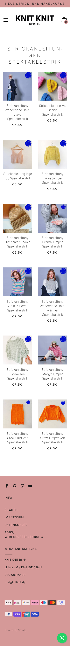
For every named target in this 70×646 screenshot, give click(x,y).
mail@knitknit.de (15, 582)
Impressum (14, 517)
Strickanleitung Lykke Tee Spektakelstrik (17, 374)
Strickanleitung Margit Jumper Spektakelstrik (52, 374)
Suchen (11, 509)
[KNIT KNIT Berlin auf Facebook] (7, 486)
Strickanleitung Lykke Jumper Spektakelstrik (52, 178)
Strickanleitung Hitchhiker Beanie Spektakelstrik (17, 242)
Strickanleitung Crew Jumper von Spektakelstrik (52, 438)
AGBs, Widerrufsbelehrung (24, 534)
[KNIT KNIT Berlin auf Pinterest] (14, 486)
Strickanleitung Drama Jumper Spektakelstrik (52, 242)
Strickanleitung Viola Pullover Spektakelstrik (17, 306)
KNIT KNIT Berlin (26, 549)
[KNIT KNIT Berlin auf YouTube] (30, 486)
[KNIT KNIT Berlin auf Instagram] (22, 486)
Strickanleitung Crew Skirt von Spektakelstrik (17, 438)
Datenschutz (16, 524)
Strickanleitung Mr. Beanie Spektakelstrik (52, 110)
